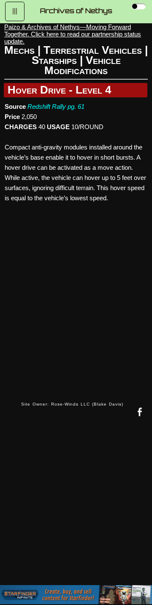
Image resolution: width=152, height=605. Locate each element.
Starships (54, 60)
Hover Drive (37, 89)
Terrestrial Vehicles (92, 50)
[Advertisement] (76, 508)
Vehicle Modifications (82, 65)
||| (14, 10)
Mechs (19, 50)
